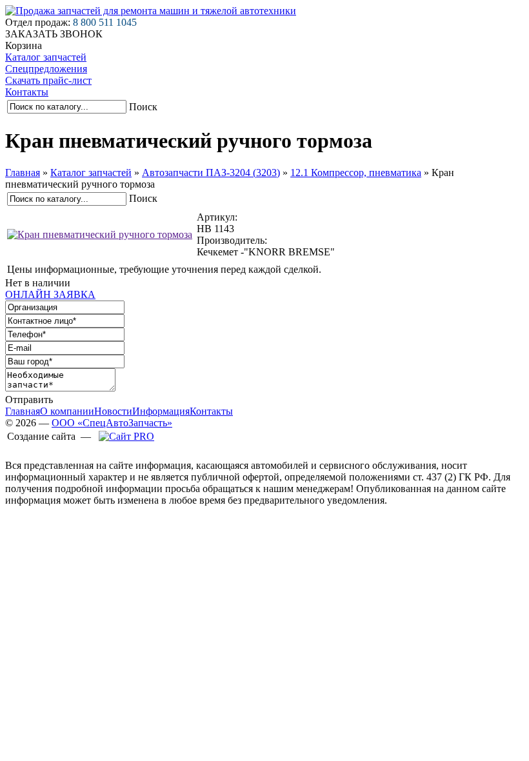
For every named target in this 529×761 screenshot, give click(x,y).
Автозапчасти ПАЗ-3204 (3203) (211, 172)
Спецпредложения (46, 68)
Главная (22, 172)
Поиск (143, 106)
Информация (161, 411)
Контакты (26, 91)
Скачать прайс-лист (48, 80)
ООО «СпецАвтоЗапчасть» (112, 422)
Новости (113, 411)
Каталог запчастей (45, 57)
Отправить (29, 399)
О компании (67, 411)
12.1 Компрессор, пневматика (355, 172)
